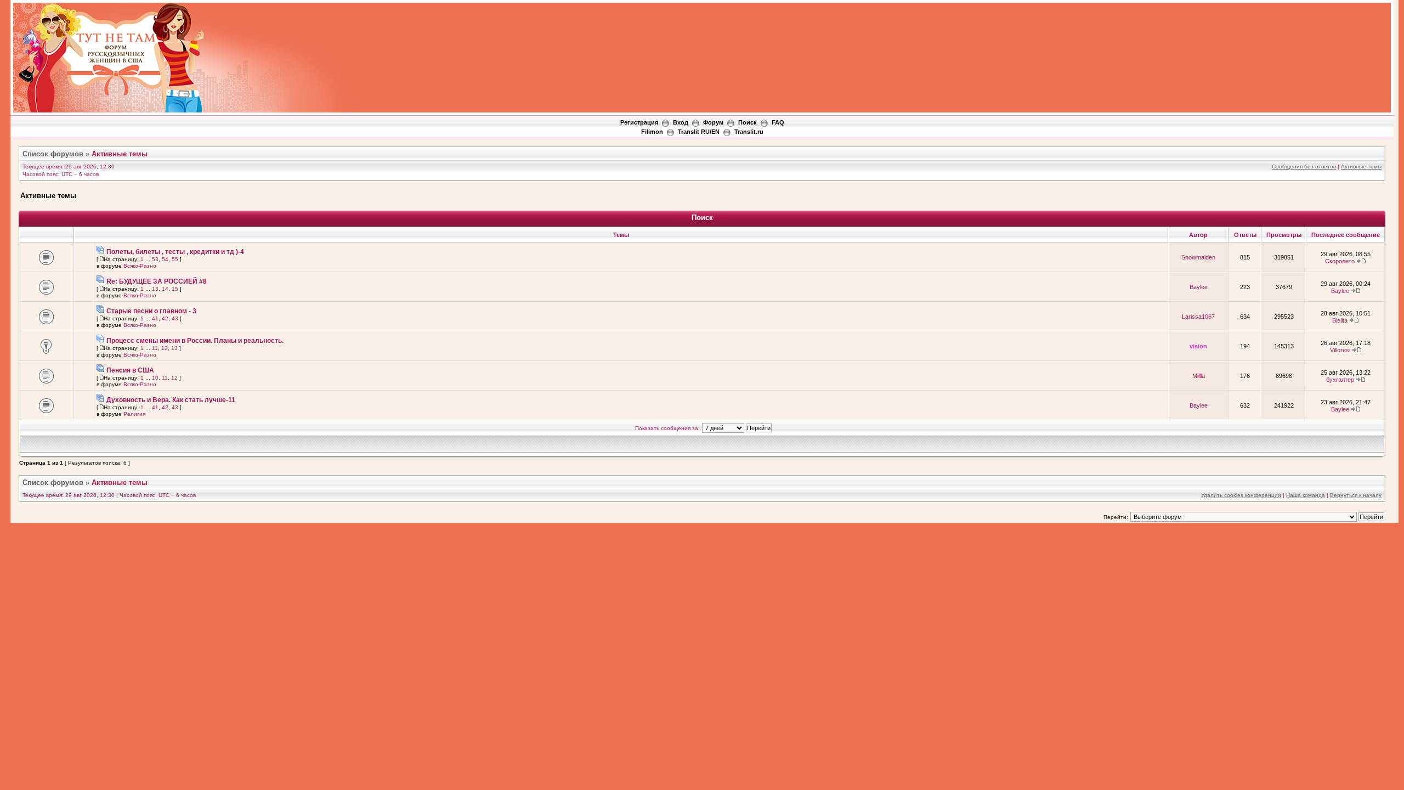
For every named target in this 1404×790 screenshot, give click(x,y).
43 (175, 318)
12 (164, 348)
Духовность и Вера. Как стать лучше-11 (170, 400)
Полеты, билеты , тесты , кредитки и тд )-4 (175, 252)
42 (165, 318)
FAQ (778, 122)
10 (155, 378)
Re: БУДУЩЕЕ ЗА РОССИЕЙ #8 (156, 281)
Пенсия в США (130, 370)
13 (155, 289)
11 (155, 348)
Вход (680, 122)
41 (155, 318)
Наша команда (1305, 495)
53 (155, 259)
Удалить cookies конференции (1241, 495)
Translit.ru (748, 131)
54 (165, 259)
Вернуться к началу (1356, 495)
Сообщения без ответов (1304, 166)
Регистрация (639, 122)
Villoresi (1340, 350)
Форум (713, 122)
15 (175, 289)
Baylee (1199, 287)
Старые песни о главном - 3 (151, 311)
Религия (134, 414)
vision (1198, 346)
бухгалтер (1340, 379)
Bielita (1340, 320)
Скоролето (1340, 261)
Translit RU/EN (699, 131)
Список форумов (52, 154)
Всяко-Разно (139, 266)
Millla (1198, 376)
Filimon (652, 131)
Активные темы (120, 154)
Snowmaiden (1198, 257)
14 (165, 289)
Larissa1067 (1198, 316)
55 (175, 259)
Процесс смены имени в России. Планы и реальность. (195, 341)
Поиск (747, 122)
